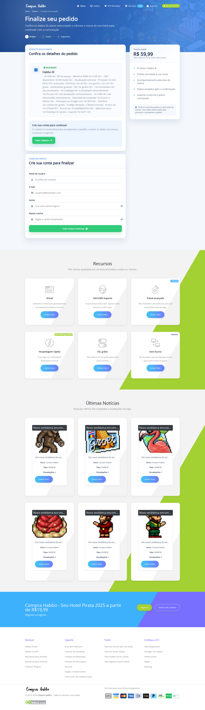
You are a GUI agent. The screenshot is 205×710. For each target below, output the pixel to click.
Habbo (96, 6)
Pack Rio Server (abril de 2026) (119, 646)
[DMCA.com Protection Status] (35, 702)
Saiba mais (49, 314)
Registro (144, 607)
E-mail (32, 187)
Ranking (148, 666)
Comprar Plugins (33, 666)
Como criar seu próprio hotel (78, 676)
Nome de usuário (37, 173)
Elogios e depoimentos (75, 671)
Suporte (153, 6)
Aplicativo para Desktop (36, 656)
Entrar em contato (167, 607)
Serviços (132, 6)
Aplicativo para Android (36, 661)
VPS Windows (113, 6)
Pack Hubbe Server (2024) (116, 656)
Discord (68, 666)
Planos (35, 11)
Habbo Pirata (31, 646)
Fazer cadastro (42, 140)
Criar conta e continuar (74, 228)
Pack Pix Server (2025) (115, 651)
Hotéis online (150, 656)
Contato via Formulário (75, 661)
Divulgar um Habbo (153, 651)
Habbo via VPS (31, 651)
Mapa (147, 661)
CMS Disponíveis (152, 646)
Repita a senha (36, 213)
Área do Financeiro (73, 646)
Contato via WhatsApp (75, 656)
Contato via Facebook (75, 651)
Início (82, 6)
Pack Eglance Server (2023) (117, 661)
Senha (32, 200)
